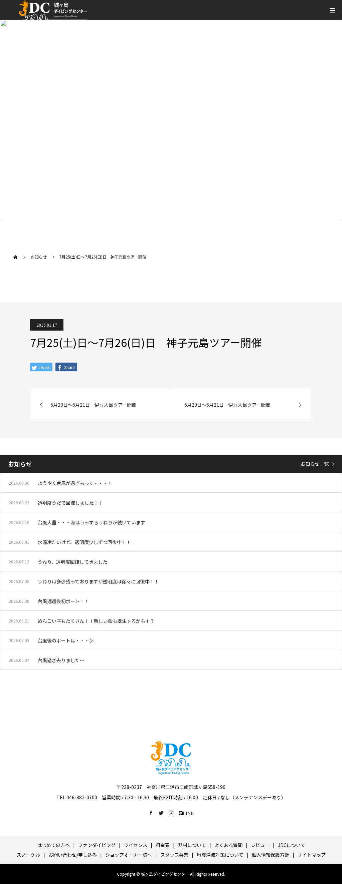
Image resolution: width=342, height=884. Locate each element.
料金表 (163, 845)
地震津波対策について (220, 854)
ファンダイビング (97, 845)
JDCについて (291, 845)
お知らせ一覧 (315, 463)
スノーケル (28, 854)
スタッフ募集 (174, 854)
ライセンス (135, 845)
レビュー (260, 845)
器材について (192, 845)
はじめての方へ (53, 845)
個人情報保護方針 (270, 854)
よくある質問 (228, 845)
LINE (188, 813)
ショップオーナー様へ (128, 854)
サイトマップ (312, 854)
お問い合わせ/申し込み (72, 854)
